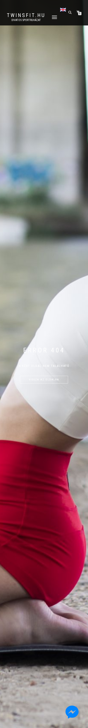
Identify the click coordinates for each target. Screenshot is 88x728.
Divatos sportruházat (26, 20)
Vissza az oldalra (44, 379)
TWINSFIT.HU (26, 15)
